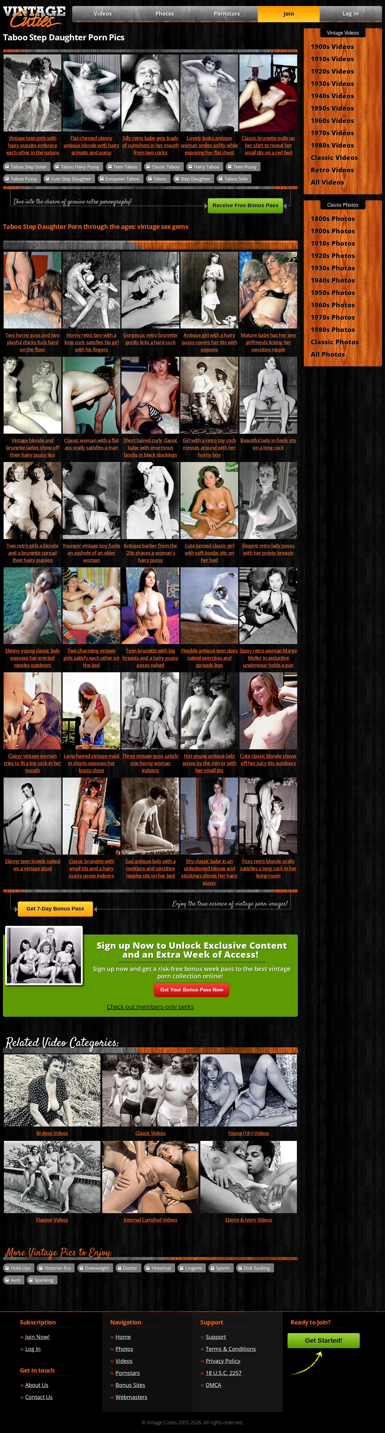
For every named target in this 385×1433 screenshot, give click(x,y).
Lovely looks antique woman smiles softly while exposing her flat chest (209, 145)
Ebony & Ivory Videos (248, 1219)
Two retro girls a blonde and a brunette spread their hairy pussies (32, 552)
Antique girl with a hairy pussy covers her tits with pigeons (209, 342)
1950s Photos (333, 292)
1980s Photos (333, 329)
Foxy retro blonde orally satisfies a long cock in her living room (268, 868)
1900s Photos (333, 230)
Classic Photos (335, 341)
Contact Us (39, 1397)
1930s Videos (332, 83)
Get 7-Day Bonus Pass (55, 909)
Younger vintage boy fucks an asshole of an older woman (91, 552)
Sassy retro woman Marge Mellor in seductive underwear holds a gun (268, 657)
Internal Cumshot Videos (150, 1219)
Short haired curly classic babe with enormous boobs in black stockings (150, 447)
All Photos (328, 354)
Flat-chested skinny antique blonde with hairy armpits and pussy (91, 145)
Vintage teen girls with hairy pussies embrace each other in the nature (32, 145)
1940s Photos (333, 280)
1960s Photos (333, 304)
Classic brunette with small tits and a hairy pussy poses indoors (91, 868)
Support (216, 1336)
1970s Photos (333, 317)
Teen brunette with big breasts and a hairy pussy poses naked (150, 657)
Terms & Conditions (231, 1348)
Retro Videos (332, 169)
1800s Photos (333, 218)
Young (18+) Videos (248, 1133)
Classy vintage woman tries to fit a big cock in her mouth (32, 763)
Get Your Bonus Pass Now (191, 990)
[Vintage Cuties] (34, 26)
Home (123, 1336)
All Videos (327, 181)
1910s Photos (333, 243)
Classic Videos (150, 1133)
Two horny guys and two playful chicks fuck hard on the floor (32, 342)
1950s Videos (332, 107)
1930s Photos (333, 267)
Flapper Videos (52, 1219)
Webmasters (131, 1397)
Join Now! (37, 1336)
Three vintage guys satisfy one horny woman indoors (150, 763)
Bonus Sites (130, 1384)
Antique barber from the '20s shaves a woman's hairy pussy (150, 552)
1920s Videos (332, 71)
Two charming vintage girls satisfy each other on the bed (91, 657)
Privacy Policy (223, 1360)
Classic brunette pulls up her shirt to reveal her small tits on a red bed (268, 145)
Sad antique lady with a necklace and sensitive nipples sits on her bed (150, 868)
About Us (36, 1384)
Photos (165, 13)
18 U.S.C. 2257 (224, 1372)
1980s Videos (332, 144)
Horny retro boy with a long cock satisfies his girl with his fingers (91, 342)
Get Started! (323, 1340)
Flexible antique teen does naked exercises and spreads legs (209, 657)
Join (289, 13)
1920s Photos (333, 255)
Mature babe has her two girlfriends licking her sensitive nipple (268, 342)
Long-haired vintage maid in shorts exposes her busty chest (91, 763)
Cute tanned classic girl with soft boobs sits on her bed (209, 552)
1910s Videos (332, 58)
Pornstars (227, 13)
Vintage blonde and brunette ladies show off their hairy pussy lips (32, 447)
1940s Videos (332, 95)
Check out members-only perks (150, 1007)
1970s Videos (332, 132)
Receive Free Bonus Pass (246, 205)
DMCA (213, 1384)
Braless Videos (52, 1133)
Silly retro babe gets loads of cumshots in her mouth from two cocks (150, 145)
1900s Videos (332, 46)
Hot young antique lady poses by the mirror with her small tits (209, 763)
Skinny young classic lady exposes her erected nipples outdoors (32, 657)
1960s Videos (332, 120)
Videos (103, 13)
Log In (351, 13)
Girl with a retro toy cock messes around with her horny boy (209, 447)
